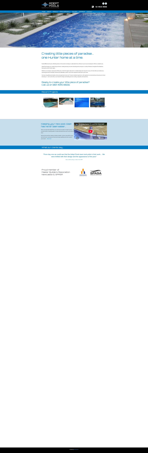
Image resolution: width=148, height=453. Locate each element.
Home (43, 11)
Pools (55, 11)
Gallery (74, 11)
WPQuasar (76, 449)
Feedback (82, 11)
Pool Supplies (64, 11)
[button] (42, 106)
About (49, 11)
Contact (89, 11)
